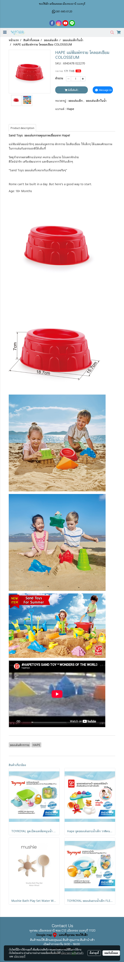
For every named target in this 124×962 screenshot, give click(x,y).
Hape (70, 108)
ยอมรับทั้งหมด (111, 953)
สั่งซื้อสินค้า (72, 90)
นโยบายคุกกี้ (19, 956)
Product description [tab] (22, 128)
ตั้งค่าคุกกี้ (94, 953)
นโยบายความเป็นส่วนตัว (72, 953)
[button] (111, 32)
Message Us (105, 90)
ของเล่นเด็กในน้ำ (96, 100)
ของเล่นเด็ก (75, 100)
